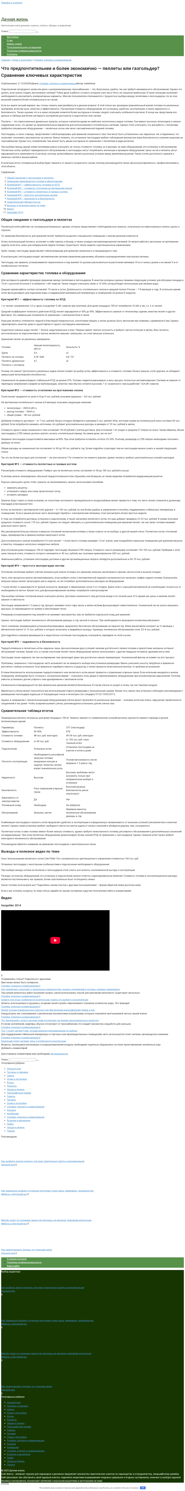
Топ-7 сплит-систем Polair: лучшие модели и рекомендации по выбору (39, 1030)
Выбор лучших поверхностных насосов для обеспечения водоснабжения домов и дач (48, 1010)
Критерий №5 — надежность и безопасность (31, 198)
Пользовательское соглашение (24, 47)
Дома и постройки (17, 1079)
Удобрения (13, 1113)
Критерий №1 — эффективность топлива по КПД (33, 184)
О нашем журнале (17, 1259)
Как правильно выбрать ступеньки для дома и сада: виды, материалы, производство (47, 1190)
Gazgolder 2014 (15, 212)
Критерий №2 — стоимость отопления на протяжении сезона (39, 188)
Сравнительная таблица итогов (23, 202)
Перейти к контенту (11, 2)
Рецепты (12, 1086)
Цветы (10, 1075)
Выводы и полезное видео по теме (26, 205)
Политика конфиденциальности (24, 50)
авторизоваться (59, 1053)
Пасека (11, 1131)
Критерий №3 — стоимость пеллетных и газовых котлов (37, 191)
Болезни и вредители (18, 1120)
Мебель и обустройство (14, 1194)
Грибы (10, 1124)
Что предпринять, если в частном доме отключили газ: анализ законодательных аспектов (50, 1020)
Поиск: (5, 31)
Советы (11, 1096)
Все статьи (12, 37)
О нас (10, 40)
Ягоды (10, 1082)
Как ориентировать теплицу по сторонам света (26, 1249)
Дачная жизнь (14, 19)
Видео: (10, 209)
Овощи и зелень (16, 1089)
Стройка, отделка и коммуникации (58, 83)
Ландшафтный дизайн (19, 1093)
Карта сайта (13, 1266)
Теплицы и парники (17, 1072)
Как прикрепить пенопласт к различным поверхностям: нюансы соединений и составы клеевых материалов (60, 989)
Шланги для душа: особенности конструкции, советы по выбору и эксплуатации (44, 999)
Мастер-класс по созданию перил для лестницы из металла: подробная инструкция (46, 1220)
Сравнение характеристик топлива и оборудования (34, 181)
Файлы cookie (14, 44)
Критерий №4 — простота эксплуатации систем (32, 195)
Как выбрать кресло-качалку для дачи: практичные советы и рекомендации (42, 1161)
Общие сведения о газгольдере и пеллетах (30, 178)
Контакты (12, 54)
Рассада (11, 1110)
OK (142, 1488)
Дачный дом (14, 1068)
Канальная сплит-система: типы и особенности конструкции (33, 1041)
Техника (11, 1100)
